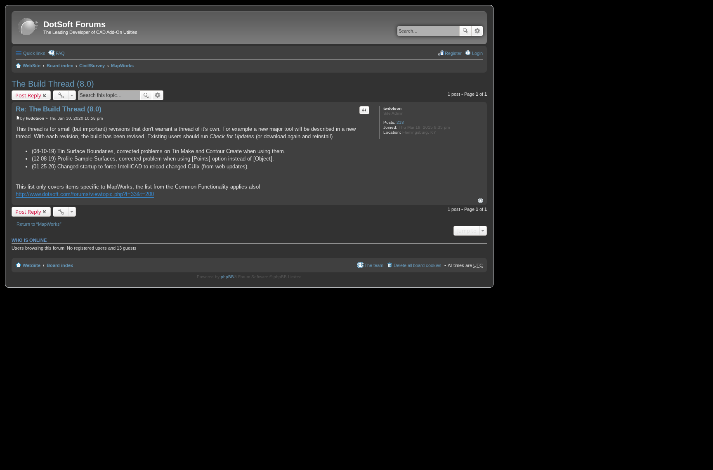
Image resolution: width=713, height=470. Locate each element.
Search (465, 31)
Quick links (34, 53)
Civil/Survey (92, 65)
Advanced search (477, 31)
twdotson (392, 108)
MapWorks (122, 65)
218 (400, 122)
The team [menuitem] (373, 265)
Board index (60, 65)
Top (480, 200)
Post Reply (28, 95)
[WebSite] (28, 27)
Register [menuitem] (453, 53)
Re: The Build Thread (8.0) (59, 109)
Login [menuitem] (477, 53)
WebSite (31, 65)
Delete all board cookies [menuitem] (417, 265)
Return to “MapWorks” (39, 224)
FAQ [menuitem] (60, 53)
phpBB (227, 276)
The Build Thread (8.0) (53, 83)
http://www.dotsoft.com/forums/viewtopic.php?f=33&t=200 (85, 194)
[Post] (18, 118)
